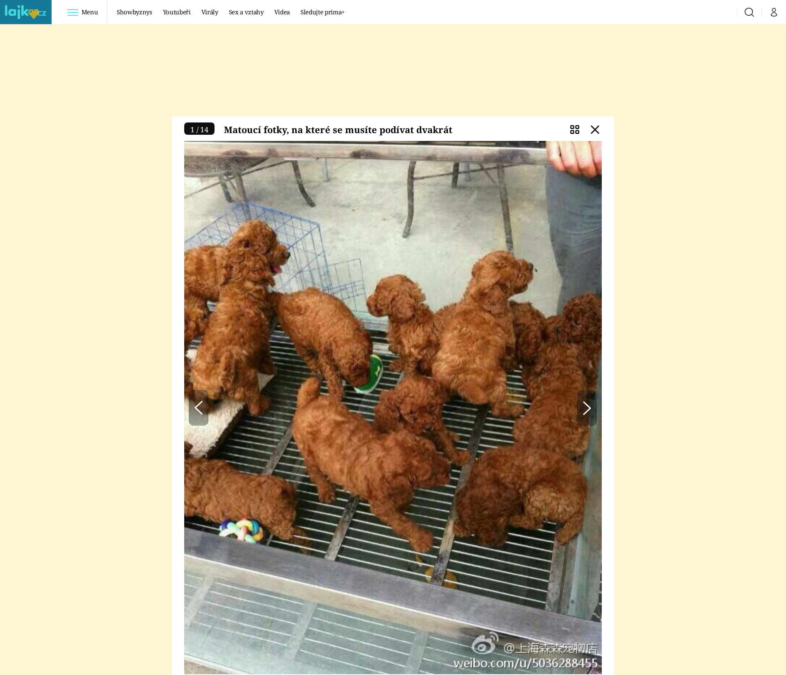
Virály (209, 12)
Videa (282, 12)
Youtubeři (177, 12)
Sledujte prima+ (322, 12)
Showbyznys (134, 12)
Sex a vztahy (246, 12)
